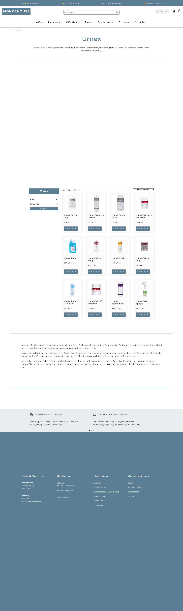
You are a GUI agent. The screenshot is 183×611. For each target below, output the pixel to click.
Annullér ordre (98, 505)
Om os (130, 483)
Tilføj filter (43, 209)
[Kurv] (179, 10)
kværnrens (98, 353)
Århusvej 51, (26, 499)
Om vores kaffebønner (136, 487)
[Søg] (117, 12)
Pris (32, 199)
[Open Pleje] (91, 22)
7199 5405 (60, 483)
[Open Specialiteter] (112, 22)
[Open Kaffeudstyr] (79, 22)
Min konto (96, 483)
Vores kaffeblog (133, 492)
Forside (17, 30)
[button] (89, 430)
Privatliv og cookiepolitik (102, 487)
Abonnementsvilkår (100, 496)
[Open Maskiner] (59, 22)
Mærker (131, 496)
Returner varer (98, 501)
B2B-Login (162, 11)
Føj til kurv (70, 228)
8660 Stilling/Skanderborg (31, 502)
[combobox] (89, 12)
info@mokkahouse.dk (65, 490)
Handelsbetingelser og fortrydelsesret (106, 492)
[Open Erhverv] (128, 22)
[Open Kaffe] (42, 22)
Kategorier (35, 204)
